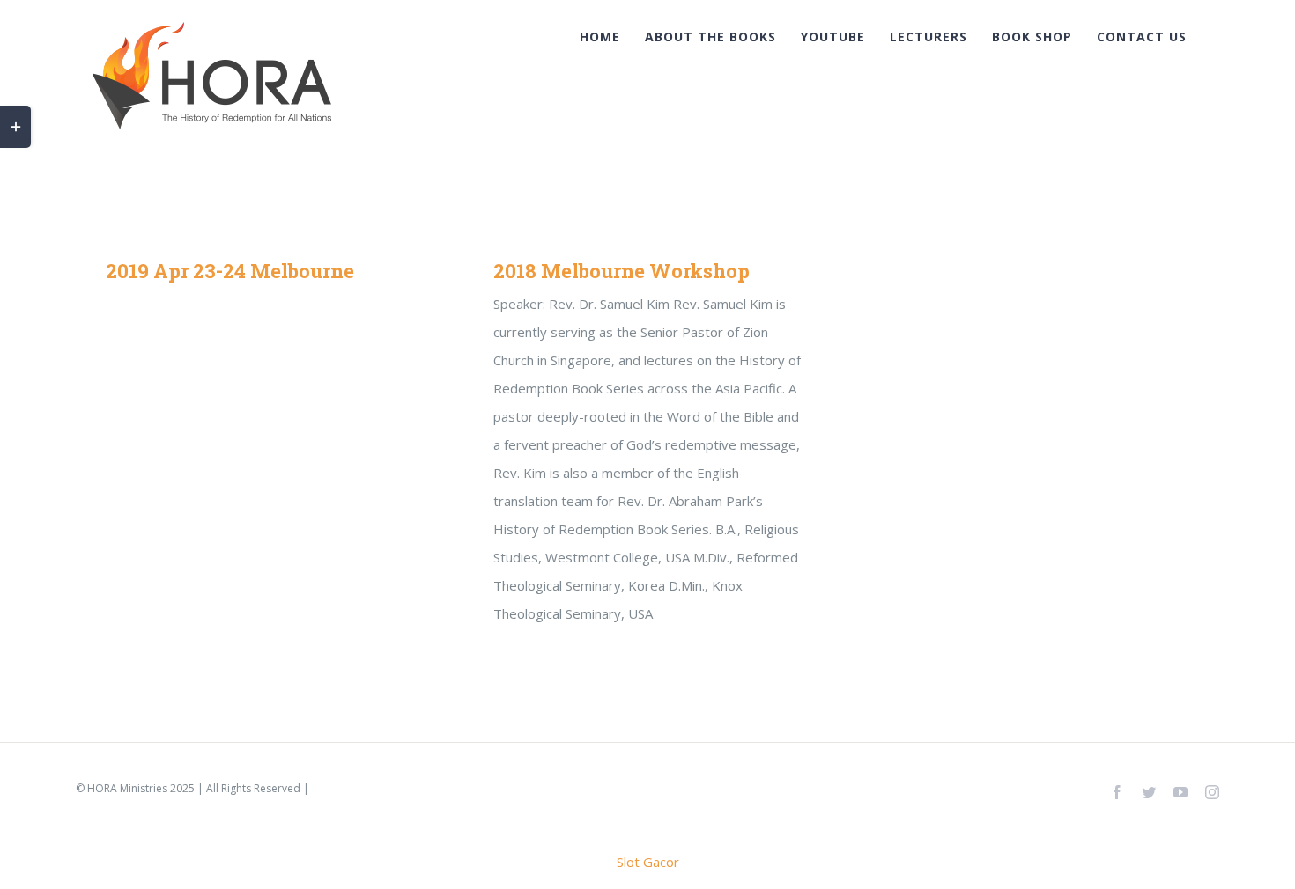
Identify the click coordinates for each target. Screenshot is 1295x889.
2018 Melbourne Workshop (621, 270)
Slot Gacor (648, 862)
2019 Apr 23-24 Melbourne (230, 270)
